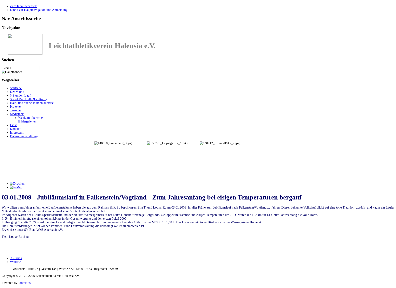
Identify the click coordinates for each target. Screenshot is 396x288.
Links (13, 125)
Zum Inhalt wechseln (23, 6)
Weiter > (15, 262)
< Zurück (16, 258)
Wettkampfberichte (30, 117)
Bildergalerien (27, 121)
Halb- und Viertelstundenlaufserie (32, 103)
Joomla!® (24, 283)
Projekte (15, 106)
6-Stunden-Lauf (20, 95)
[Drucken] (17, 183)
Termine (15, 110)
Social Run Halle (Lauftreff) (28, 99)
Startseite (16, 88)
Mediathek (17, 114)
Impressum (17, 132)
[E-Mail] (16, 187)
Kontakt (15, 129)
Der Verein (17, 91)
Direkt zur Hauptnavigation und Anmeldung (38, 10)
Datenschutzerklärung (24, 136)
